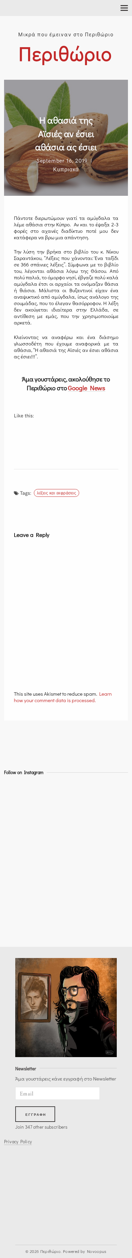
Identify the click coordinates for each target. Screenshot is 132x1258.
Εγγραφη (35, 1114)
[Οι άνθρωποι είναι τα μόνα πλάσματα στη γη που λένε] (19, 923)
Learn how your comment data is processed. (63, 696)
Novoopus (97, 1251)
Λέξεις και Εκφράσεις (56, 492)
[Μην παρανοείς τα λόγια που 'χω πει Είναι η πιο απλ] (19, 832)
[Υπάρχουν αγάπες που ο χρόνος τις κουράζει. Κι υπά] (19, 814)
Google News (86, 387)
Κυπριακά (66, 169)
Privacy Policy (18, 1142)
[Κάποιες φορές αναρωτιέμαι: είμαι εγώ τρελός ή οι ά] (19, 796)
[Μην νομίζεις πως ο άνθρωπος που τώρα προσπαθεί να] (19, 905)
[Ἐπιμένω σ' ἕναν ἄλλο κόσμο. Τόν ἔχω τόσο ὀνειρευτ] (19, 869)
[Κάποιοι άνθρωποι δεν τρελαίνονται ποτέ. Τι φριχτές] (19, 887)
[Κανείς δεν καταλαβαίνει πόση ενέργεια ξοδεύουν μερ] (19, 851)
